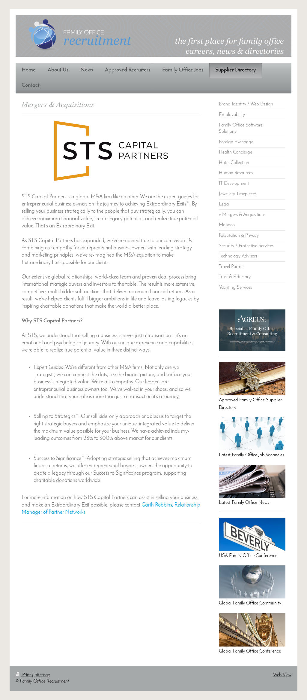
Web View (282, 675)
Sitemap (42, 675)
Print (26, 675)
